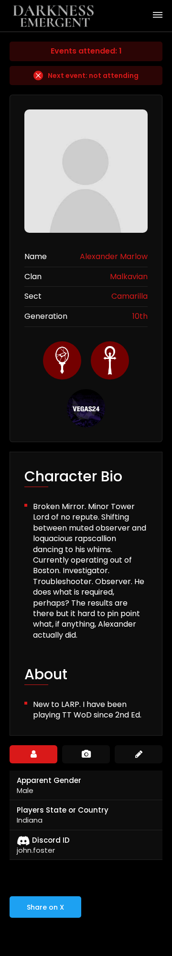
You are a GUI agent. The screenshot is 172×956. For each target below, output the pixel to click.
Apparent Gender (49, 780)
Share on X (45, 907)
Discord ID (51, 840)
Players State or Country (62, 810)
